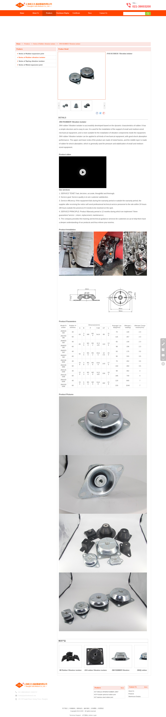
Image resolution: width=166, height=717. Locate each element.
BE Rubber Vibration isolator (71, 670)
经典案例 (72, 708)
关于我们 (65, 708)
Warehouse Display (135, 696)
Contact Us (133, 687)
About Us (131, 691)
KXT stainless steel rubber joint (103, 697)
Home (18, 44)
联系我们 (101, 708)
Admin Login (93, 715)
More (122, 688)
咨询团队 (94, 708)
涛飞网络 (85, 715)
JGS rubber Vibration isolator (95, 670)
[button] (82, 172)
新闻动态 (79, 708)
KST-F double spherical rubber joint (105, 694)
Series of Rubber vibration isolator (44, 44)
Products (27, 44)
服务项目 (86, 708)
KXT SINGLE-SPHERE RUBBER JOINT (106, 692)
